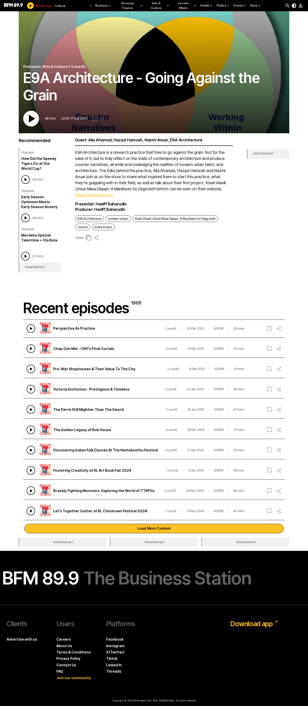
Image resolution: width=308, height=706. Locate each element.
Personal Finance (127, 5)
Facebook (115, 639)
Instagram (115, 646)
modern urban (118, 219)
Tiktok (111, 658)
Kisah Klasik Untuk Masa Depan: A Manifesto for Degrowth (175, 219)
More (253, 5)
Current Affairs (183, 5)
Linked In (114, 665)
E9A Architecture (89, 219)
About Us (64, 646)
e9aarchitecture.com (94, 195)
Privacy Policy (68, 658)
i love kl (83, 227)
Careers (63, 639)
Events (238, 5)
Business (101, 5)
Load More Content (154, 528)
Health (204, 5)
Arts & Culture (156, 5)
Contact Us (66, 665)
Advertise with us (22, 639)
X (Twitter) (115, 652)
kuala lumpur (103, 227)
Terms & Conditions (73, 652)
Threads (113, 671)
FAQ (59, 671)
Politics (221, 5)
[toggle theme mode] (294, 5)
